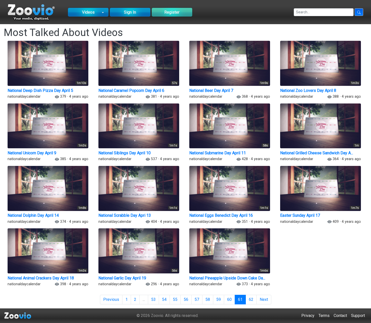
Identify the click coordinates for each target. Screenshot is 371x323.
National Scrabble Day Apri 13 (124, 215)
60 (229, 299)
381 (154, 96)
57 (197, 299)
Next (264, 299)
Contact (340, 315)
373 (245, 284)
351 (245, 222)
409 (336, 222)
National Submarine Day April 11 (217, 153)
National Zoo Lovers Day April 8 (308, 90)
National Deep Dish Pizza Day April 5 (40, 90)
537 (154, 159)
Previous (111, 299)
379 (63, 96)
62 (251, 299)
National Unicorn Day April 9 (32, 153)
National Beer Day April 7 (211, 90)
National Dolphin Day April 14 (33, 215)
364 (336, 159)
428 (245, 159)
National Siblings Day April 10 (124, 153)
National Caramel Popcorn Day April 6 (131, 90)
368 (245, 96)
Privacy (307, 315)
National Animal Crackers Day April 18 (41, 278)
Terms (324, 315)
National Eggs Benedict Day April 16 (221, 215)
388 (336, 96)
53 (153, 299)
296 (154, 284)
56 (186, 299)
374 (63, 222)
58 (207, 299)
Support (358, 315)
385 (63, 159)
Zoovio (157, 315)
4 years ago (78, 96)
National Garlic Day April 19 (122, 278)
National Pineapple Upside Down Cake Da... (227, 278)
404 (154, 222)
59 (218, 299)
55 (175, 299)
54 (164, 299)
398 (63, 284)
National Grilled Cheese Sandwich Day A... (316, 153)
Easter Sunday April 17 (300, 215)
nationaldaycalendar (24, 96)
